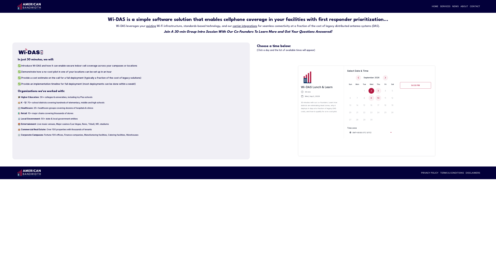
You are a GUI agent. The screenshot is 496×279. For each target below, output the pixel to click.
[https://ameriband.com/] (131, 6)
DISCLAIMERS (473, 173)
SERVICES (445, 6)
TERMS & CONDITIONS (452, 173)
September (369, 77)
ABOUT (464, 6)
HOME (435, 6)
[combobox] (370, 132)
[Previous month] (358, 77)
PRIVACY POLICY (429, 173)
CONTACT (475, 6)
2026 (377, 77)
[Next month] (385, 77)
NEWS (455, 6)
